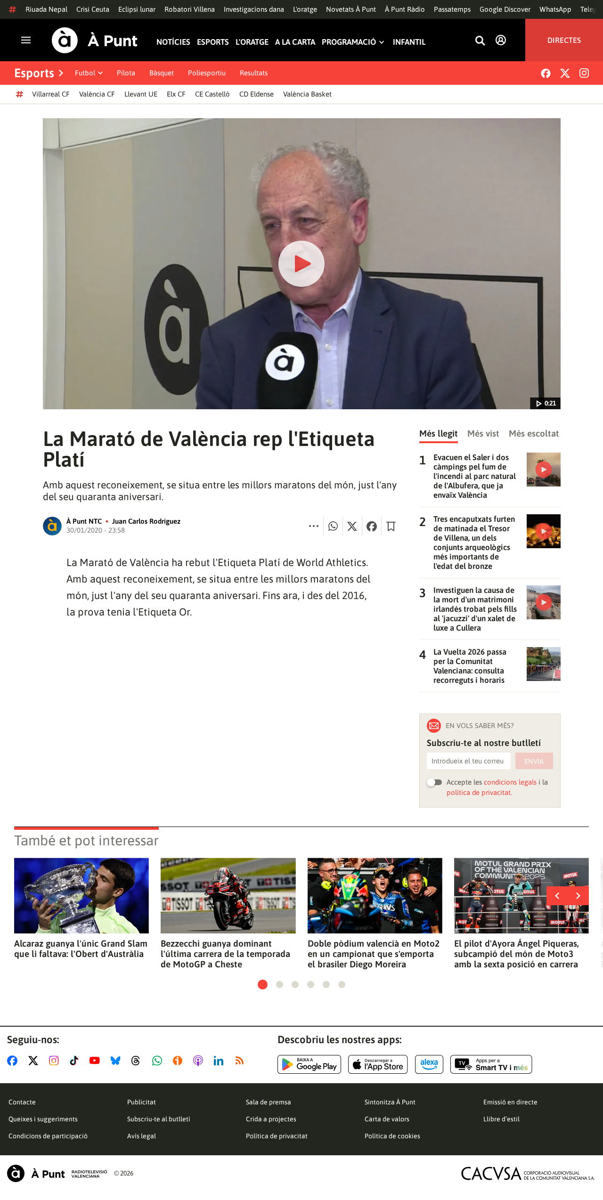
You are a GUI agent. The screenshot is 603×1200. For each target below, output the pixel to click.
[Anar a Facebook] (14, 1060)
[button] (263, 984)
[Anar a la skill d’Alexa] (429, 1064)
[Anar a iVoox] (179, 1060)
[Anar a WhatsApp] (159, 1060)
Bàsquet (161, 73)
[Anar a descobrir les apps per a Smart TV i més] (491, 1064)
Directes (564, 40)
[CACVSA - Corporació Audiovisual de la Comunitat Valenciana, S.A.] (528, 1173)
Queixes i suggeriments (43, 1119)
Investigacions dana (254, 9)
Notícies (173, 42)
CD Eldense (256, 94)
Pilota (126, 73)
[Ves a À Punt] (95, 40)
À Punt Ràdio (405, 9)
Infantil (409, 42)
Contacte (22, 1102)
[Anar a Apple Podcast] (200, 1060)
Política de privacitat (277, 1136)
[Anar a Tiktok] (76, 1060)
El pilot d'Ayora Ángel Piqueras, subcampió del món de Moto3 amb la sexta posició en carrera (516, 953)
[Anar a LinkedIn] (220, 1060)
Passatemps (452, 9)
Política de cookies (392, 1136)
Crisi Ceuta (92, 9)
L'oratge (305, 9)
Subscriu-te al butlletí (158, 1119)
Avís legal (141, 1136)
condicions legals (510, 782)
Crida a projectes (271, 1119)
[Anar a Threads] (138, 1060)
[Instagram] (584, 73)
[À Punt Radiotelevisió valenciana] (57, 1173)
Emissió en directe (510, 1102)
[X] (565, 73)
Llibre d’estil (501, 1119)
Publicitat (141, 1102)
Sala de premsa (268, 1102)
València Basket (307, 94)
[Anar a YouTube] (97, 1060)
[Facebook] (546, 73)
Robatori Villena (189, 9)
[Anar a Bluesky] (117, 1060)
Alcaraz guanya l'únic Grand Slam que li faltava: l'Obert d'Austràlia (80, 948)
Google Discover (505, 9)
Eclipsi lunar (136, 9)
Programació (349, 42)
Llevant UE (140, 94)
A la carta (295, 42)
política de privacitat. (479, 792)
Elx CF (176, 94)
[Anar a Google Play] (309, 1064)
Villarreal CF (51, 94)
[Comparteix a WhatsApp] (333, 526)
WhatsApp (555, 9)
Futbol (85, 73)
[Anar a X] (35, 1060)
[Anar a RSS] (241, 1060)
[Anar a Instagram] (56, 1060)
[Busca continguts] (480, 41)
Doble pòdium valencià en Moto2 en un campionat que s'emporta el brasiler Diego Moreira (374, 953)
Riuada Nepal (46, 9)
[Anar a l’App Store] (378, 1064)
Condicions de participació (48, 1136)
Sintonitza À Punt (390, 1102)
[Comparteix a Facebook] (371, 526)
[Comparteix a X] (352, 526)
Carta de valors (387, 1119)
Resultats (254, 73)
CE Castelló (212, 94)
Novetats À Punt (351, 9)
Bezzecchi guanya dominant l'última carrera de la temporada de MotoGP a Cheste (225, 953)
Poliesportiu (207, 73)
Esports (213, 42)
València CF (97, 94)
